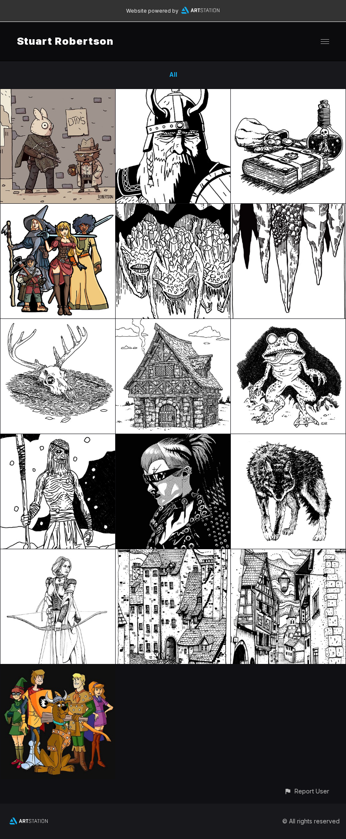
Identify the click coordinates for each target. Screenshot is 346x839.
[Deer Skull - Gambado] (57, 323)
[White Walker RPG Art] (57, 438)
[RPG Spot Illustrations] (288, 93)
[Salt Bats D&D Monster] (173, 208)
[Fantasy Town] (173, 554)
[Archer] (57, 554)
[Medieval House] (173, 323)
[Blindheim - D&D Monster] (288, 323)
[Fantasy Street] (288, 554)
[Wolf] (288, 438)
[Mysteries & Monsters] (57, 669)
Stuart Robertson (65, 41)
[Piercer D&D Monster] (288, 208)
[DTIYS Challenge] (57, 93)
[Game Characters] (57, 208)
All (173, 74)
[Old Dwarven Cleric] (173, 93)
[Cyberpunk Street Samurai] (173, 438)
